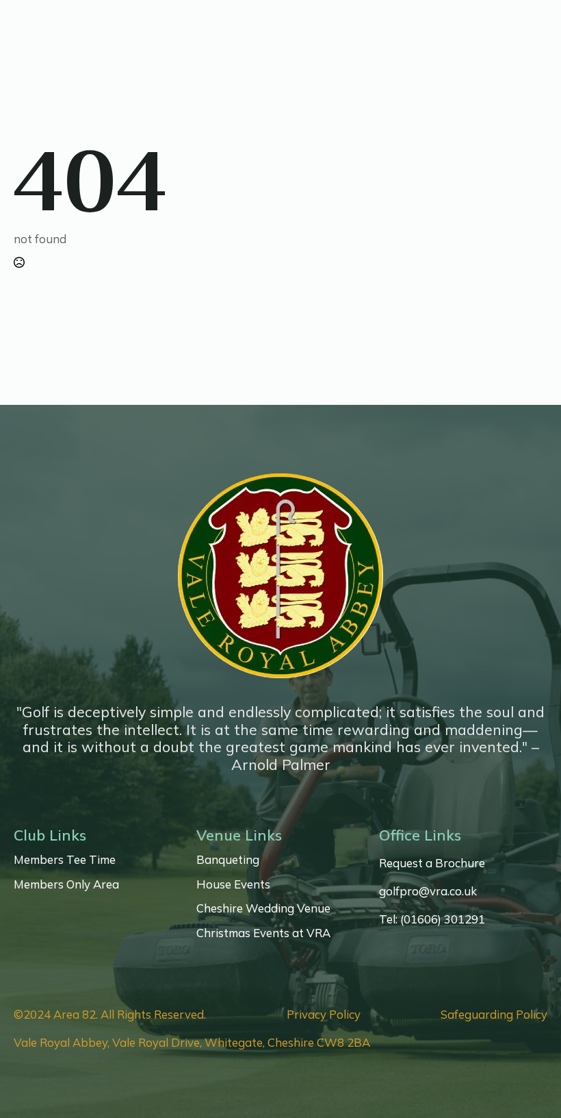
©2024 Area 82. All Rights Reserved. (110, 1014)
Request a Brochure (432, 863)
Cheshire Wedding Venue (263, 908)
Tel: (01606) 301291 (432, 919)
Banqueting (227, 860)
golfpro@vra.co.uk (428, 891)
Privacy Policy (324, 1014)
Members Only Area (66, 884)
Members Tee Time (65, 860)
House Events (233, 884)
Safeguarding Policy (494, 1014)
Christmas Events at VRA (263, 933)
